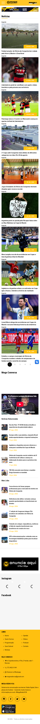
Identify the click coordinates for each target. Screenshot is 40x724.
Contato (25, 646)
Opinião (25, 635)
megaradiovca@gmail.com (15, 676)
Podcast (26, 643)
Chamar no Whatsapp (14, 672)
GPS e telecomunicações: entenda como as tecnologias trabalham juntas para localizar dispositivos (23, 538)
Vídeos (25, 639)
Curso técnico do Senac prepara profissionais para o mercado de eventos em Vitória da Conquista (23, 488)
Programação (9, 643)
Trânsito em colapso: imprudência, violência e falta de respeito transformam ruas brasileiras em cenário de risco (23, 526)
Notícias (7, 650)
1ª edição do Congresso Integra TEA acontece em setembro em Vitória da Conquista (21, 513)
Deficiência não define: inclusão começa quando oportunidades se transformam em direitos (23, 501)
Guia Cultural (9, 646)
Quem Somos (9, 639)
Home (7, 635)
